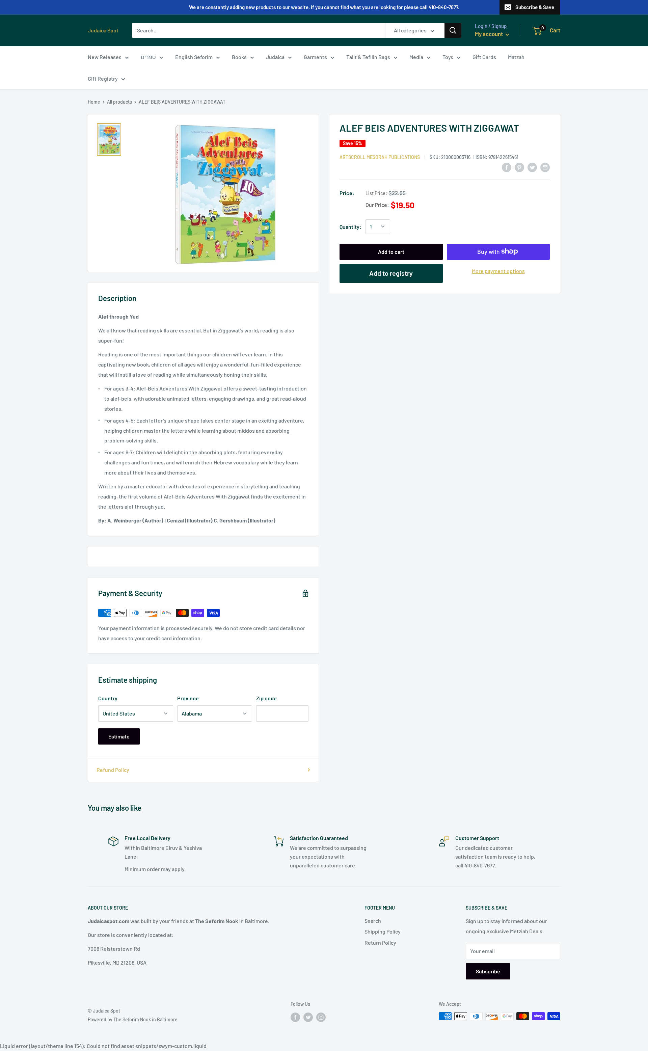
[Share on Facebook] (506, 167)
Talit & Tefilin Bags (368, 57)
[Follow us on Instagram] (321, 1017)
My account (489, 33)
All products (119, 102)
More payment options (498, 270)
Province (188, 698)
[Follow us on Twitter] (308, 1017)
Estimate (119, 736)
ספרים (148, 57)
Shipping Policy (382, 931)
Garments (315, 57)
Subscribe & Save (534, 7)
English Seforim (194, 57)
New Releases (105, 57)
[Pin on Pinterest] (519, 167)
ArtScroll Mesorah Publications (380, 157)
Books (239, 57)
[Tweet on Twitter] (532, 167)
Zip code (266, 698)
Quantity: (350, 226)
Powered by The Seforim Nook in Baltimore (133, 1019)
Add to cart (391, 251)
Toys (447, 57)
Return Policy (380, 942)
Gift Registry (103, 78)
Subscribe (488, 971)
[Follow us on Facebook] (295, 1017)
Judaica (275, 57)
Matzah (516, 57)
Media (416, 57)
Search (372, 920)
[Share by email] (545, 167)
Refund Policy (113, 769)
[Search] (452, 30)
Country (107, 698)
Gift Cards (484, 57)
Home (94, 102)
